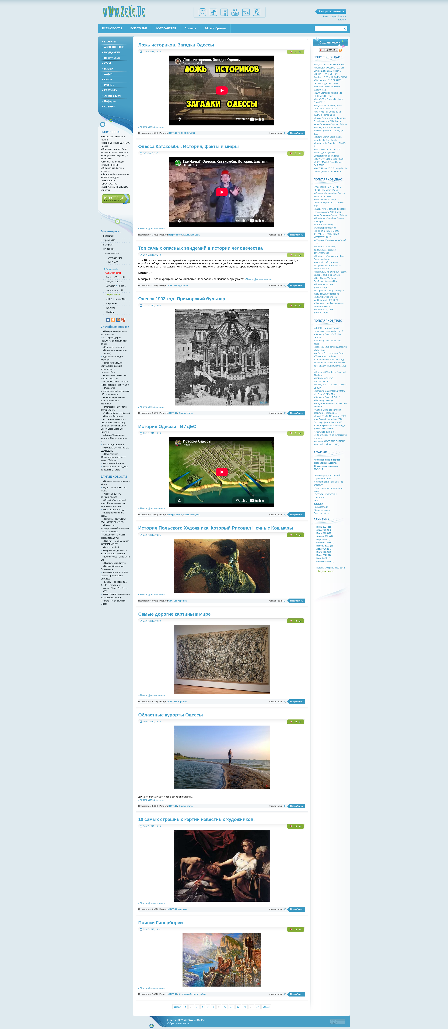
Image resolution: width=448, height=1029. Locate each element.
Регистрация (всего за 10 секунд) (116, 199)
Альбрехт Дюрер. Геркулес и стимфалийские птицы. (114, 340)
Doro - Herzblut (111, 547)
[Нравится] (300, 52)
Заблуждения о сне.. (324, 432)
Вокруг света (175, 235)
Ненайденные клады (114, 509)
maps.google (111, 290)
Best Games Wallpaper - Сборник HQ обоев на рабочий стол (329, 202)
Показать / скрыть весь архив (330, 568)
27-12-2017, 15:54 (152, 305)
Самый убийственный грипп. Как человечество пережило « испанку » (113, 503)
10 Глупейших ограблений (116, 413)
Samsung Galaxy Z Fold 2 (327, 397)
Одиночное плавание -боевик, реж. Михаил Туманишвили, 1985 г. (330, 365)
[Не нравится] (291, 52)
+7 (296, 535)
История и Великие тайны (192, 994)
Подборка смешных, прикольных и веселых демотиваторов (325, 249)
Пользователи (321, 507)
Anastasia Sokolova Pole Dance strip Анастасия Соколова (114, 575)
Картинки (182, 601)
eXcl (116, 277)
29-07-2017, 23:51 (152, 929)
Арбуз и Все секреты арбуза (329, 353)
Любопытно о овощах (112, 162)
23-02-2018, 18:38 (152, 51)
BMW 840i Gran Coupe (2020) (329, 159)
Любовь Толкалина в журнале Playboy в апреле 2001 (114, 438)
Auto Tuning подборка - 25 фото (330, 124)
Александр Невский (113, 444)
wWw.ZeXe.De (124, 11)
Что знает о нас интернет (327, 460)
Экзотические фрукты (114, 563)
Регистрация (329, 16)
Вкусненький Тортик (113, 463)
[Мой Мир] (118, 320)
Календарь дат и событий (328, 475)
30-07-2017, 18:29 (152, 826)
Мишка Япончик (109, 165)
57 (258, 1007)
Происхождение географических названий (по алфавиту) (328, 481)
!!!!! (121, 290)
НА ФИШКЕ (108, 249)
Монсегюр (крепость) (114, 347)
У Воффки (108, 245)
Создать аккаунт (330, 42)
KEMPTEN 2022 (322, 237)
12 (238, 1007)
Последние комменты (325, 463)
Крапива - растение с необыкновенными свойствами (113, 400)
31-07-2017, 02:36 (152, 535)
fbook (108, 277)
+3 (296, 621)
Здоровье (183, 285)
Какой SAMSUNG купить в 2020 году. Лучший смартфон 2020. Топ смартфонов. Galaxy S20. (330, 419)
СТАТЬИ (172, 133)
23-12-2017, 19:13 (152, 433)
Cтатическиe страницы (326, 466)
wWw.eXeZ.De (112, 253)
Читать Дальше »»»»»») (151, 127)
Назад (177, 1007)
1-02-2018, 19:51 (151, 153)
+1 (296, 305)
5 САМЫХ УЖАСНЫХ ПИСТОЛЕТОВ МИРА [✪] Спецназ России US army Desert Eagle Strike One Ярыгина (113, 425)
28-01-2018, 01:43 (152, 255)
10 (225, 1007)
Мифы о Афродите (113, 416)
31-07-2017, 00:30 (152, 621)
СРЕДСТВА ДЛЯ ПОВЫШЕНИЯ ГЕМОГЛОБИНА (110, 180)
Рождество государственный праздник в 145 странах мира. (115, 391)
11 (231, 1007)
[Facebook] (224, 16)
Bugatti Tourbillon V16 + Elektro (329, 64)
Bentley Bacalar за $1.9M (327, 127)
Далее (266, 1007)
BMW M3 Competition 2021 (327, 149)
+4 (296, 721)
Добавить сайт (110, 269)
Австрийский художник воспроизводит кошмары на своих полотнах (327, 265)
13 (245, 1007)
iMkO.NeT (318, 469)
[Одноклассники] (340, 50)
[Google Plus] (123, 320)
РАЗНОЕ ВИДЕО (186, 133)
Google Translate (113, 281)
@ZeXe (122, 286)
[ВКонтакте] (108, 320)
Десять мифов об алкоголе (115, 174)
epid (122, 277)
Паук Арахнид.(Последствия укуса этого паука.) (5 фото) (113, 457)
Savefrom (110, 286)
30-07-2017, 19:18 (152, 721)
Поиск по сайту (321, 513)
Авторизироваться (331, 11)
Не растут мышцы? (324, 400)
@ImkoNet (120, 299)
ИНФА (109, 299)
